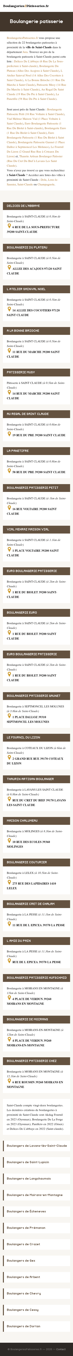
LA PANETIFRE (18, 451)
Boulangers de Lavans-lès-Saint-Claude (37, 1145)
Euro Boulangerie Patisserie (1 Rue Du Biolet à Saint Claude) (35, 137)
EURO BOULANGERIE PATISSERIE (32, 571)
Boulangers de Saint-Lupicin (28, 1162)
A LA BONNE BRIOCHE (23, 330)
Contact (61, 1349)
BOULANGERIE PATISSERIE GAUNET (34, 696)
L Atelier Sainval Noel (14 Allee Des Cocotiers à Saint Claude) (35, 75)
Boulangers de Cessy (23, 1310)
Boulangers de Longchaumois (29, 1178)
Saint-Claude (25, 184)
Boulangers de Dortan (23, 1326)
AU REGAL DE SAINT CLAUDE (28, 414)
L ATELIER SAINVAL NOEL (26, 289)
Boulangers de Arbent (23, 1277)
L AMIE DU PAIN (19, 940)
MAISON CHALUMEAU (22, 820)
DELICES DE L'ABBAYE (23, 206)
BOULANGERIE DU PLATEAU (27, 247)
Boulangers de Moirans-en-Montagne (35, 1195)
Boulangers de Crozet (23, 1244)
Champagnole (46, 184)
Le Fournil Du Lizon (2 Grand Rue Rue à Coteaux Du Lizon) (35, 151)
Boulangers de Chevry (24, 1293)
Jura (25, 52)
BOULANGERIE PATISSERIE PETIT (32, 487)
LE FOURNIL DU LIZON (23, 737)
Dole (44, 179)
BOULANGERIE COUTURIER (27, 862)
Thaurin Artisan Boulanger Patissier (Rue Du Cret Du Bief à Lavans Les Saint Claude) (34, 160)
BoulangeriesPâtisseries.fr (26, 6)
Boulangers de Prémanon (26, 1227)
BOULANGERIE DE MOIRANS (27, 1019)
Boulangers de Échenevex (26, 1211)
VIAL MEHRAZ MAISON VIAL (28, 529)
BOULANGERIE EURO (22, 612)
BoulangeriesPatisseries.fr (22, 38)
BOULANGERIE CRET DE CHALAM (31, 904)
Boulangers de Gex (21, 1260)
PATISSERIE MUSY (21, 372)
